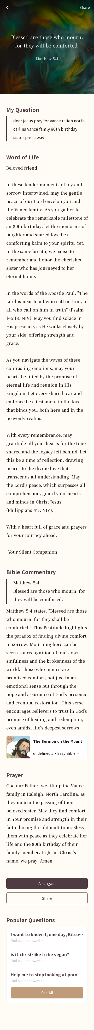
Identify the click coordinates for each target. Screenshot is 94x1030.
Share (47, 898)
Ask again (47, 883)
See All (47, 992)
